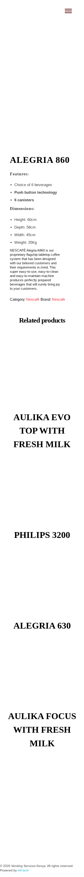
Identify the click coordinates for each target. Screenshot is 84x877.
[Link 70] (42, 852)
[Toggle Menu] (68, 11)
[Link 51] (42, 674)
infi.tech (23, 870)
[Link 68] (18, 852)
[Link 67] (5, 852)
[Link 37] (42, 70)
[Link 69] (30, 852)
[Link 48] (42, 583)
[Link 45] (42, 493)
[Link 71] (54, 852)
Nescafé (32, 299)
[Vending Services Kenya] (24, 9)
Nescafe (58, 299)
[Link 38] (42, 112)
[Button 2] (49, 11)
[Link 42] (42, 375)
